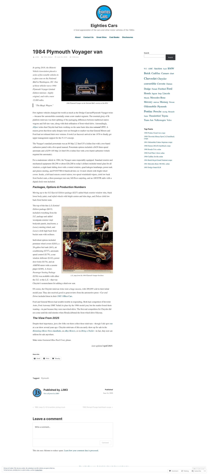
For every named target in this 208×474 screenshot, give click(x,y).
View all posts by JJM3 (51, 393)
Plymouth (45, 378)
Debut (50, 57)
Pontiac (148, 111)
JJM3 (37, 57)
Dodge (147, 88)
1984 (45, 57)
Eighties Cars (104, 25)
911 (145, 68)
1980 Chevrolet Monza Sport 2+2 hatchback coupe (159, 137)
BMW (171, 68)
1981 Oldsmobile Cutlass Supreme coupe (158, 142)
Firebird (162, 88)
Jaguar (154, 93)
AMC (150, 68)
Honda (147, 93)
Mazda (146, 97)
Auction (158, 68)
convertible (150, 83)
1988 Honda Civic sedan (152, 149)
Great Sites (101, 37)
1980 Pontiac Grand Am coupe (154, 133)
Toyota (165, 115)
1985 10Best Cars (64, 296)
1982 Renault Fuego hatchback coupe (97, 407)
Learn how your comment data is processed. (81, 450)
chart (172, 73)
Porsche (157, 111)
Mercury (148, 101)
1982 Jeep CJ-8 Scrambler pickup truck (48, 407)
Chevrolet (150, 78)
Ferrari (154, 88)
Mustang (164, 101)
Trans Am (148, 120)
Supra (146, 116)
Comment (105, 443)
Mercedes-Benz (157, 97)
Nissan (171, 102)
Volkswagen (160, 120)
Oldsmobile (150, 106)
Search (146, 53)
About (78, 37)
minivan (156, 102)
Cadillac (155, 73)
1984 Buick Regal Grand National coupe (158, 160)
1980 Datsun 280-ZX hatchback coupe (157, 146)
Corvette (161, 83)
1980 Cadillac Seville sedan (153, 156)
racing (164, 111)
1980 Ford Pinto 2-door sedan (154, 153)
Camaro (165, 73)
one (111, 323)
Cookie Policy (38, 470)
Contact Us (88, 37)
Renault (171, 111)
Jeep (160, 93)
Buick (147, 73)
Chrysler (162, 78)
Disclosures (127, 37)
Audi (165, 68)
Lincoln (166, 93)
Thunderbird (155, 115)
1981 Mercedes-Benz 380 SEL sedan (157, 164)
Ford (169, 88)
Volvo (169, 120)
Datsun (169, 83)
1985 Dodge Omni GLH (152, 167)
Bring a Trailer (87, 330)
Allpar (35, 127)
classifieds (47, 330)
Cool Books (114, 37)
